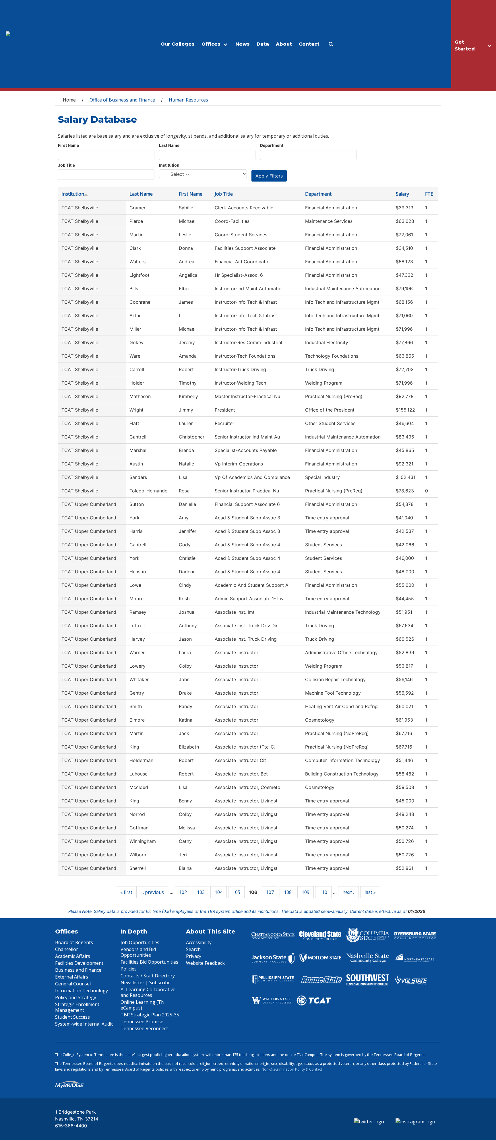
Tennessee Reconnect (144, 1028)
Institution (169, 165)
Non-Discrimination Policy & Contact (291, 1069)
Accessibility (199, 942)
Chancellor (66, 949)
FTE (429, 194)
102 (183, 892)
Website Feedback (205, 963)
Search (193, 949)
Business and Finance (78, 970)
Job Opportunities (140, 942)
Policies (129, 969)
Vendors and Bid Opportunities (138, 952)
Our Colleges (178, 44)
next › (348, 892)
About (284, 44)
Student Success (72, 1017)
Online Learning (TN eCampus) (143, 1005)
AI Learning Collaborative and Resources (148, 992)
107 (270, 892)
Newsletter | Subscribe (145, 982)
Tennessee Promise (142, 1021)
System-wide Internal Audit (84, 1024)
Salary (402, 194)
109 (305, 892)
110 (323, 892)
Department (271, 145)
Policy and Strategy (75, 997)
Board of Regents (74, 942)
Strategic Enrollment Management (77, 1007)
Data (263, 44)
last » (370, 892)
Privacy (193, 956)
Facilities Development (79, 963)
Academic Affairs (72, 956)
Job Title (66, 165)
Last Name (169, 145)
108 (288, 892)
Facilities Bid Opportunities (149, 962)
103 (201, 892)
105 (236, 892)
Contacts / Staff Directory (148, 976)
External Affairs (71, 977)
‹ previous (153, 892)
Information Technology (81, 990)
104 (218, 892)
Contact (309, 44)
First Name (68, 145)
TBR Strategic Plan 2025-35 (150, 1015)
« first (126, 892)
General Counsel (73, 984)
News (242, 44)
